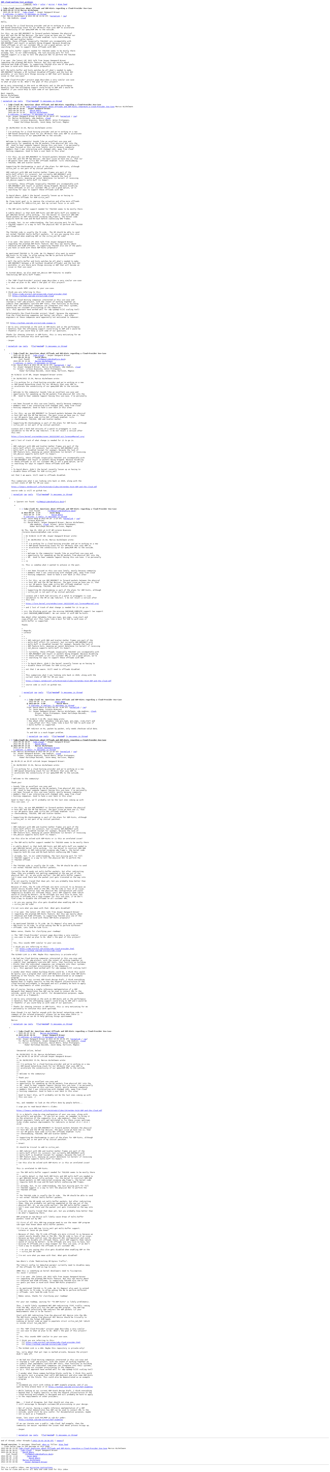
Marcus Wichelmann (38, 112)
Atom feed (62, 4)
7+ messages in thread (51, 101)
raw (64, 16)
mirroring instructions (41, 1467)
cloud (23, 18)
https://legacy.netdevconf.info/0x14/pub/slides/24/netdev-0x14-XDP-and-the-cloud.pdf (54, 487)
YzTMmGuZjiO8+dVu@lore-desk (51, 359)
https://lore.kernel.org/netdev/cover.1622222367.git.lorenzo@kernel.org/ (48, 436)
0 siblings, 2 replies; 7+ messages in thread (31, 114)
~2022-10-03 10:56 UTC (43, 1441)
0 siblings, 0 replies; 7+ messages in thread (51, 705)
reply (20, 101)
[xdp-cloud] (28, 12)
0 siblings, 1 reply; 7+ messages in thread (24, 14)
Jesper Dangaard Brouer (48, 748)
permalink (55, 16)
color (43, 4)
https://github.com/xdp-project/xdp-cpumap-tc (33, 323)
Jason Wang (60, 702)
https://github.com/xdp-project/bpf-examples (70, 1387)
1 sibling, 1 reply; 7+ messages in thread (34, 363)
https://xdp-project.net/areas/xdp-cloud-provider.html (39, 294)
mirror (52, 4)
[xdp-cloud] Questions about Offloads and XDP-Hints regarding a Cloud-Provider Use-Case (70, 107)
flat (29, 101)
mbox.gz (46, 1444)
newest (60, 1441)
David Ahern (35, 110)
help (35, 4)
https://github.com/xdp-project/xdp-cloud (33, 296)
